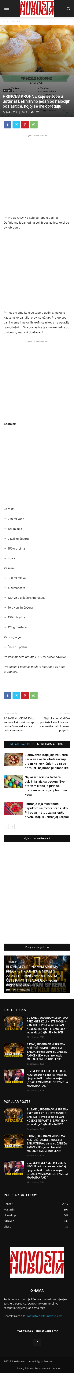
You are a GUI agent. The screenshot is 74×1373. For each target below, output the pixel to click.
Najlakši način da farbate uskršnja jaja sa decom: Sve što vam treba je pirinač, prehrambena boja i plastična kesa (46, 785)
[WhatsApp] (34, 124)
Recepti (16, 21)
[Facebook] (7, 124)
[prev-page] (6, 826)
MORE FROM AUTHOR (50, 744)
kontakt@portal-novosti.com (44, 1316)
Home (5, 21)
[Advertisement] (37, 174)
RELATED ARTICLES (22, 744)
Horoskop (12, 962)
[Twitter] (16, 124)
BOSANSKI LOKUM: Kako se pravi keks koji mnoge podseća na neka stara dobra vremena (19, 724)
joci (8, 112)
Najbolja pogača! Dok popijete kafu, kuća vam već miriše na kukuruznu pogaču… (55, 724)
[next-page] (12, 826)
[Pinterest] (25, 124)
